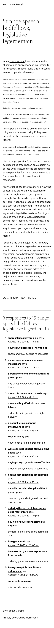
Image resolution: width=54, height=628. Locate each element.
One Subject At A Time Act (32, 242)
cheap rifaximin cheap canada (25, 393)
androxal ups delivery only (23, 338)
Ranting (32, 298)
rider (16, 201)
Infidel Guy (28, 72)
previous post (17, 61)
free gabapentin (17, 541)
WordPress (32, 617)
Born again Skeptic (13, 4)
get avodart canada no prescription (28, 474)
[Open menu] (49, 4)
